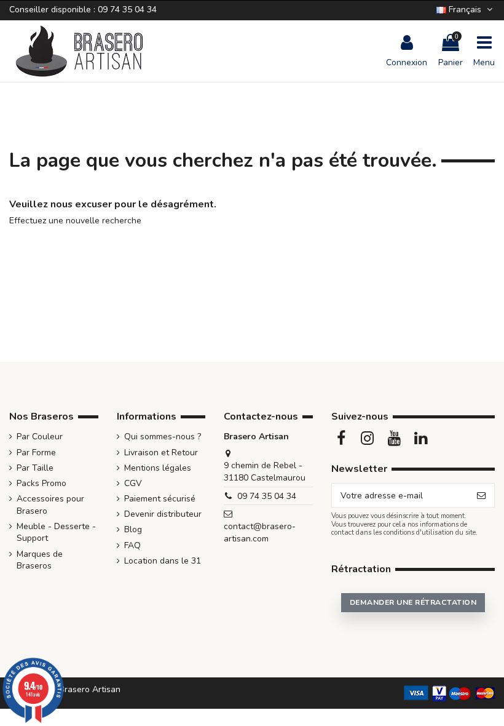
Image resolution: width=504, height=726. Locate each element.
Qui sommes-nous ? (162, 436)
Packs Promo (41, 483)
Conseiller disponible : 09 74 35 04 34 (83, 9)
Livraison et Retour (161, 452)
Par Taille (35, 468)
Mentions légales (157, 468)
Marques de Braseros (40, 560)
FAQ (132, 545)
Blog (133, 529)
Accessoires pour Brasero (50, 505)
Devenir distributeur (163, 514)
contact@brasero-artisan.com (260, 532)
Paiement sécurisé (159, 499)
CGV (133, 483)
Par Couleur (40, 436)
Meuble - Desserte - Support (56, 532)
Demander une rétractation (413, 602)
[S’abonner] (481, 495)
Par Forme (36, 452)
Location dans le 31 (162, 561)
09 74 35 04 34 (266, 496)
